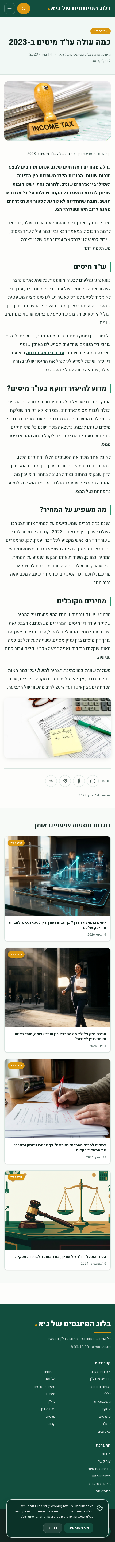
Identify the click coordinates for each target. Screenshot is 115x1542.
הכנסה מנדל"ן (100, 1379)
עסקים (106, 1409)
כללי (107, 1394)
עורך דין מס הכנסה (45, 352)
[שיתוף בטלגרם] (65, 781)
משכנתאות (102, 1401)
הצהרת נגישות (100, 1484)
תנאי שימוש (101, 1476)
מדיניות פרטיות (99, 1469)
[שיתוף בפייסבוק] (79, 781)
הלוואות (49, 1379)
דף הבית (104, 154)
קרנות (50, 1424)
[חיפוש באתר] (23, 8)
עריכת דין (101, 31)
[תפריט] (9, 8)
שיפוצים (104, 1431)
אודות (106, 1454)
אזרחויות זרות (100, 1371)
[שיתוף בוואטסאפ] (93, 781)
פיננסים (105, 1416)
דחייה (52, 1528)
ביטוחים (49, 1371)
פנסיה (50, 1416)
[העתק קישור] (51, 781)
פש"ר (106, 1424)
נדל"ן (51, 1401)
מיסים (50, 1394)
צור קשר (104, 1461)
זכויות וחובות (101, 1386)
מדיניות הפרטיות (39, 1516)
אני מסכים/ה (78, 1528)
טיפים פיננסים (44, 1386)
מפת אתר (103, 1491)
